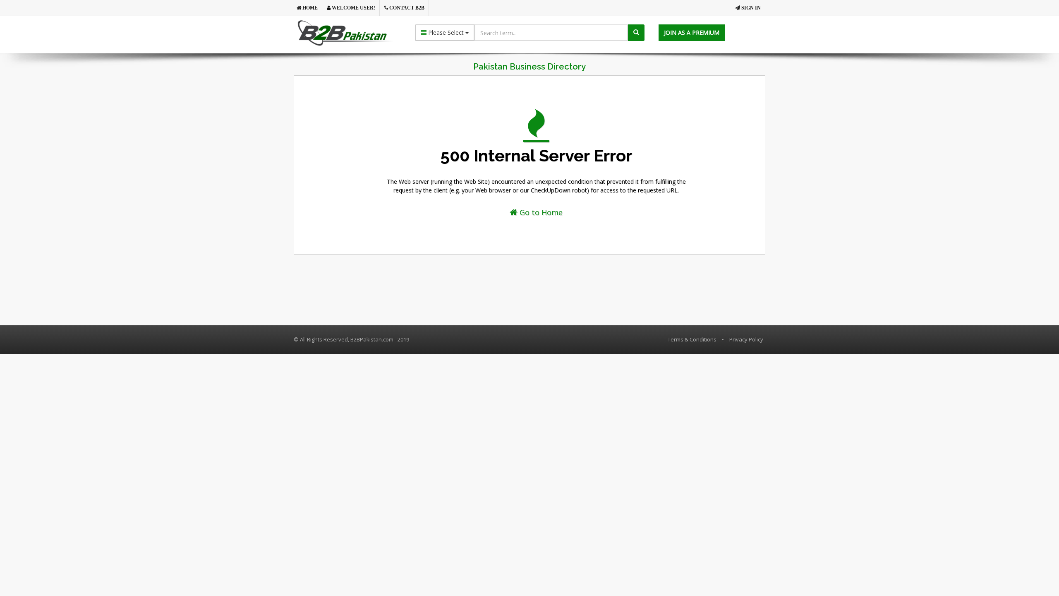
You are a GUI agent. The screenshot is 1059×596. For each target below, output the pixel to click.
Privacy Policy (746, 339)
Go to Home (540, 212)
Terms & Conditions (692, 339)
